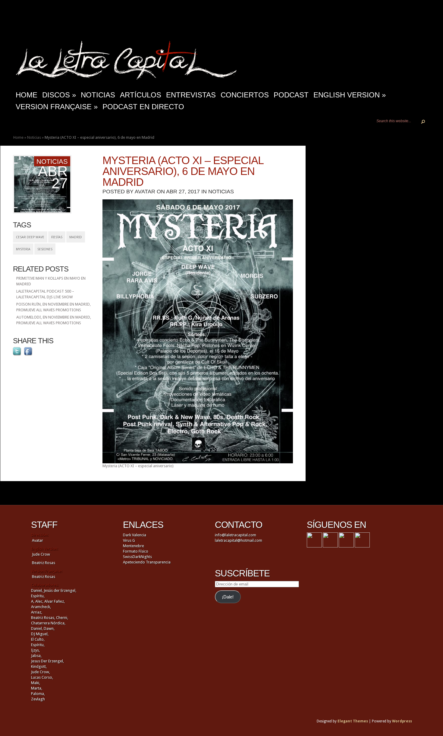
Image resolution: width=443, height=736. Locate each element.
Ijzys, (35, 650)
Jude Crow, (40, 672)
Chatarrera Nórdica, (48, 623)
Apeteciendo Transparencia (147, 562)
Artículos (140, 95)
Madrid (75, 237)
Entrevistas (191, 95)
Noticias (98, 95)
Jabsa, (36, 655)
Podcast (291, 95)
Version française (57, 107)
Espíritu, (38, 596)
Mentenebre (133, 546)
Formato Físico (135, 551)
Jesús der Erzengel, (60, 590)
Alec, (39, 601)
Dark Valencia (134, 535)
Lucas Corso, (42, 677)
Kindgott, (39, 666)
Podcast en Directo (143, 107)
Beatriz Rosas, (43, 617)
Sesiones (44, 249)
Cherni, (62, 617)
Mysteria (23, 249)
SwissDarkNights (137, 556)
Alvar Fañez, (54, 601)
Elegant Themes (353, 721)
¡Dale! (228, 597)
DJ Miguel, (40, 634)
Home (18, 137)
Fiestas (56, 237)
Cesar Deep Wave (30, 237)
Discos (59, 95)
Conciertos (245, 95)
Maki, (35, 682)
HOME (26, 95)
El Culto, (38, 639)
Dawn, (49, 628)
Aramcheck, (41, 606)
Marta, (36, 688)
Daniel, (37, 590)
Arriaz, (36, 612)
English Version (349, 95)
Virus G (129, 540)
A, (32, 601)
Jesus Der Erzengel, (47, 661)
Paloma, (38, 693)
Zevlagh (38, 699)
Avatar (145, 192)
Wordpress (402, 721)
